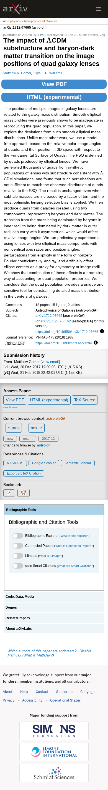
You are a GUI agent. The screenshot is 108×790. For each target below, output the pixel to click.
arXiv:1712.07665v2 (55, 321)
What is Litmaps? (50, 555)
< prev (14, 427)
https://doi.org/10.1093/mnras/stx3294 (63, 343)
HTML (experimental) (54, 97)
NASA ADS (15, 463)
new (10, 439)
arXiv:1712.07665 (48, 315)
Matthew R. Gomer (17, 73)
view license (10, 407)
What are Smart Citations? (75, 565)
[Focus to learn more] (101, 331)
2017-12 (48, 439)
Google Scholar (44, 463)
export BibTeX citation (24, 473)
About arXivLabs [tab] (19, 628)
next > (36, 427)
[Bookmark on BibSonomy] (9, 493)
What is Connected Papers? (74, 545)
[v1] (7, 367)
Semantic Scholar (78, 463)
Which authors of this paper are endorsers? (41, 651)
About (7, 691)
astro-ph (43, 445)
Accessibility (32, 700)
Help (24, 691)
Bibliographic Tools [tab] (21, 510)
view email (50, 362)
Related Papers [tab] (18, 618)
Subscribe (64, 691)
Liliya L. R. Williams (47, 73)
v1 (43, 34)
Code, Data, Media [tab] (20, 596)
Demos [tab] (11, 607)
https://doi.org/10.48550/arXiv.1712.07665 (66, 332)
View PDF (54, 84)
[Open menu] (98, 9)
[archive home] (15, 9)
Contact (42, 691)
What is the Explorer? (75, 535)
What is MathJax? (38, 655)
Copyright (88, 691)
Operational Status (65, 700)
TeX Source (84, 400)
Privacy (8, 700)
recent (27, 439)
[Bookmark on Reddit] (23, 493)
